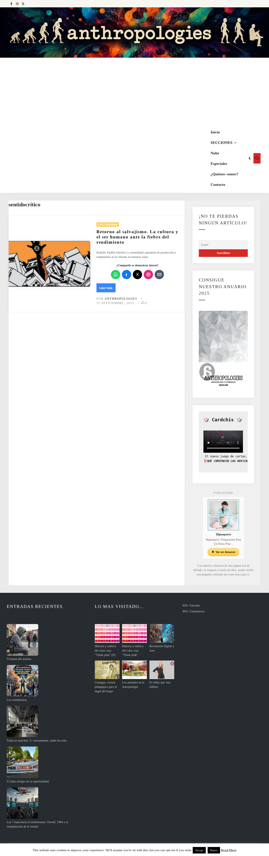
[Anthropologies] (134, 32)
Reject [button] (214, 850)
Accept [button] (199, 850)
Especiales (219, 163)
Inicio (215, 132)
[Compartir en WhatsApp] (115, 274)
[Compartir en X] (137, 274)
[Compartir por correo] (159, 274)
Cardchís (223, 419)
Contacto (218, 184)
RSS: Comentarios (193, 611)
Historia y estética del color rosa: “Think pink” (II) (105, 651)
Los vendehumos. (17, 699)
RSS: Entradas (191, 605)
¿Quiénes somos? (224, 174)
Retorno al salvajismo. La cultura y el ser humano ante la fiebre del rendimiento (137, 237)
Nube (215, 153)
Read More (228, 850)
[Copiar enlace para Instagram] (148, 274)
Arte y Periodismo (107, 224)
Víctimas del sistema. (19, 659)
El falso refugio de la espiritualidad (28, 781)
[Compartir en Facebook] (126, 274)
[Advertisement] (134, 92)
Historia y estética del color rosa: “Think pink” (132, 651)
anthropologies (121, 298)
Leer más (107, 289)
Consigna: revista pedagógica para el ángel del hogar (106, 687)
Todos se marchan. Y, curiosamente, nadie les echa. (37, 740)
